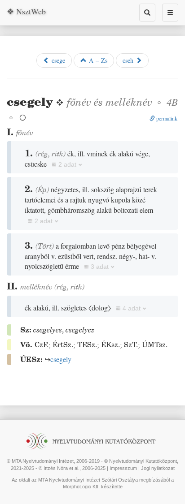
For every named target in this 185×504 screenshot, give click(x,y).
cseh (129, 60)
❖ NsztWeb (26, 11)
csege (57, 60)
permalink (166, 118)
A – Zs (97, 60)
